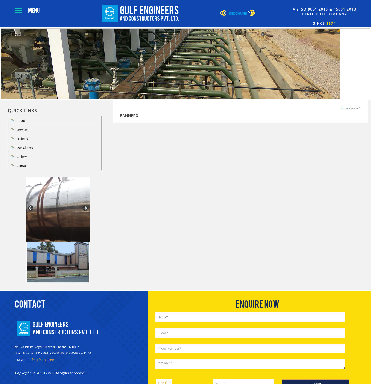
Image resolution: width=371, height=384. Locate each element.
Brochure (238, 13)
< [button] (31, 208)
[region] (58, 209)
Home (344, 108)
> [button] (85, 208)
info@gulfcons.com (36, 359)
